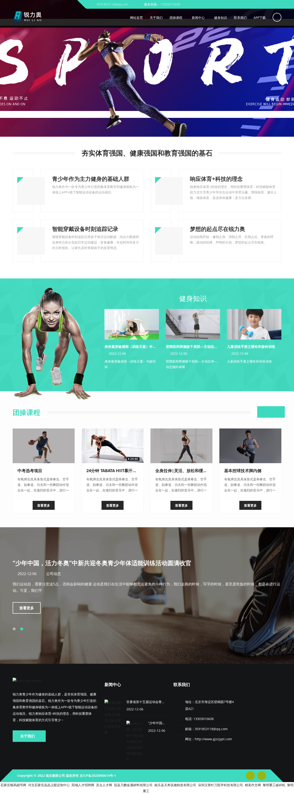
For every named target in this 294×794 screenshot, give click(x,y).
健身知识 (193, 298)
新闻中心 (113, 684)
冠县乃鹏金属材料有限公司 (133, 785)
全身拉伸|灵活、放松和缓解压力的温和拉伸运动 (199, 470)
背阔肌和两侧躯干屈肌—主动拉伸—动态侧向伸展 (204, 346)
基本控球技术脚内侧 (242, 470)
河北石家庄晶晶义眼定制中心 (49, 785)
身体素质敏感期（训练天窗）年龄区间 (134, 346)
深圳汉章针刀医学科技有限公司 (220, 785)
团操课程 (26, 412)
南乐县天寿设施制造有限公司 (175, 785)
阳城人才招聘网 (83, 785)
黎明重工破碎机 (274, 785)
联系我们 (181, 684)
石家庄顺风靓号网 (13, 785)
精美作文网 (253, 785)
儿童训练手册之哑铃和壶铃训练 (251, 346)
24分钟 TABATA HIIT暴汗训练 (113, 470)
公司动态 (53, 573)
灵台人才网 (104, 785)
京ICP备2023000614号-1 (98, 775)
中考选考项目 (29, 470)
